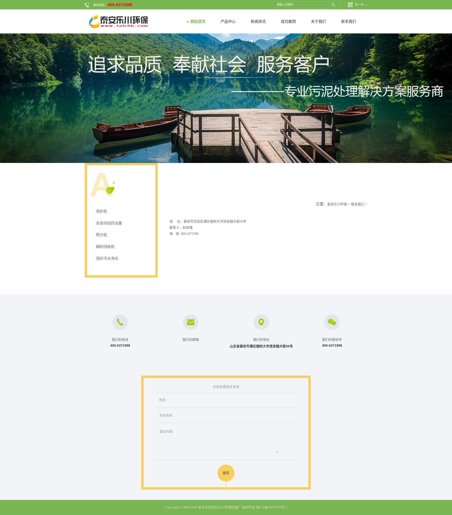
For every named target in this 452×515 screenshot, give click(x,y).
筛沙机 (101, 235)
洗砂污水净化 (107, 258)
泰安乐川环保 (337, 204)
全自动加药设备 (109, 223)
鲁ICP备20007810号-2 (271, 507)
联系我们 (357, 204)
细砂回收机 (105, 247)
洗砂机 (101, 211)
